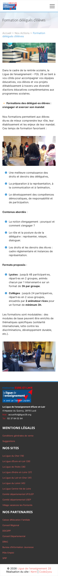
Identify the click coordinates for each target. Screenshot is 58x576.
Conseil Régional (10, 525)
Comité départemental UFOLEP (18, 494)
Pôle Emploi (8, 552)
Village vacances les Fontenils (17, 505)
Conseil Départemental (13, 536)
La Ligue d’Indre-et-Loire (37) (17, 472)
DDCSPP (6, 530)
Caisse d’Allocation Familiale (16, 519)
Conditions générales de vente (18, 435)
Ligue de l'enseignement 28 (34, 568)
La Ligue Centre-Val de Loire (16, 488)
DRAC (5, 541)
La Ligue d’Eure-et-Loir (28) (16, 461)
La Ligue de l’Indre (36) (13, 466)
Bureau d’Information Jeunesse (18, 547)
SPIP (4, 558)
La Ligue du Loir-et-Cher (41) (17, 477)
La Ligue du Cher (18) (13, 455)
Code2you (45, 571)
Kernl (34, 571)
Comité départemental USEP (16, 499)
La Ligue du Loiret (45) (13, 483)
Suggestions (8, 441)
